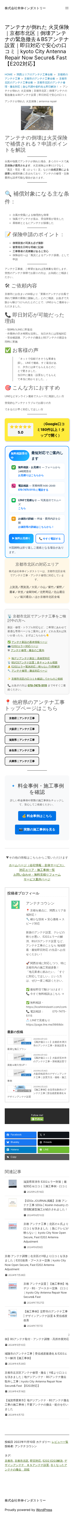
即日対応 (35, 1460)
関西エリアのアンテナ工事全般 (35, 74)
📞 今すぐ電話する (50, 538)
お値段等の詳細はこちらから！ (36, 527)
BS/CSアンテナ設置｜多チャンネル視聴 (34, 662)
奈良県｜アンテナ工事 (22, 750)
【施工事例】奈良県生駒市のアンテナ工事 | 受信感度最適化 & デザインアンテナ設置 (37, 1093)
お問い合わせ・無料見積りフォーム (37, 874)
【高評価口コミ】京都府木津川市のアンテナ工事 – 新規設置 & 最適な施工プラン (37, 1045)
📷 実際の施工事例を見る (37, 829)
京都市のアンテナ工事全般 (39, 78)
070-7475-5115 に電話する (33, 489)
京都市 (9, 1460)
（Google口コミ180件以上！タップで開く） (37, 429)
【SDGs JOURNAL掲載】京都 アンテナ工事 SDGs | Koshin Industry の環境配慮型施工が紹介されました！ (45, 1205)
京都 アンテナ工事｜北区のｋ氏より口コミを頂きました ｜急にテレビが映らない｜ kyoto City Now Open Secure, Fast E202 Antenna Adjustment (45, 1232)
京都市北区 (21, 1460)
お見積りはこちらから (31, 475)
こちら (22, 508)
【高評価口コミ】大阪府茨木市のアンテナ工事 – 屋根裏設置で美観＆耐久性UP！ (37, 1061)
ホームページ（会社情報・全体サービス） (37, 865)
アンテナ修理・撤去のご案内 (27, 650)
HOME (9, 74)
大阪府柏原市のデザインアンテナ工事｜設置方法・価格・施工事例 (37, 1077)
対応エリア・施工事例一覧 (37, 870)
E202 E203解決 (53, 1460)
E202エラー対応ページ (24, 646)
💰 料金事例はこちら (37, 816)
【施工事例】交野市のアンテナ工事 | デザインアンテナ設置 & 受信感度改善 (45, 1316)
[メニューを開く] (67, 8)
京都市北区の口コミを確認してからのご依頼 (37, 678)
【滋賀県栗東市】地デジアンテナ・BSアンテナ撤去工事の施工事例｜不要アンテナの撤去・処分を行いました (37, 1405)
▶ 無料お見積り (21, 538)
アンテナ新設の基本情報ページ (29, 642)
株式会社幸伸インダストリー (25, 8)
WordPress (44, 1510)
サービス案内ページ (37, 879)
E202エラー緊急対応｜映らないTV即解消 (35, 666)
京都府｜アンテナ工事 (22, 718)
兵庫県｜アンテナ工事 (22, 761)
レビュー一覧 (60, 1441)
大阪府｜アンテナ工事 (22, 728)
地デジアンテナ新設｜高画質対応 (30, 658)
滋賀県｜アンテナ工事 (22, 739)
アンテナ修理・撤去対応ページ (29, 670)
